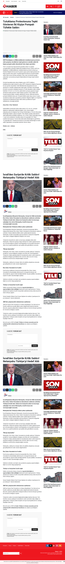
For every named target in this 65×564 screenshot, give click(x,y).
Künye (10, 545)
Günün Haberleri (14, 1)
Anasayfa (7, 17)
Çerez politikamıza (31, 562)
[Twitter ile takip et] (50, 545)
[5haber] (10, 6)
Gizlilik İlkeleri (20, 545)
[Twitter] (7, 56)
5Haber (10, 212)
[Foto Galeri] (61, 1)
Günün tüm (57, 12)
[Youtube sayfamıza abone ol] (53, 545)
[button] (34, 56)
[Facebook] (4, 56)
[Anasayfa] (3, 1)
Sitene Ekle (24, 1)
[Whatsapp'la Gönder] (13, 56)
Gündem (12, 17)
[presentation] (7, 12)
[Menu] (47, 6)
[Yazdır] (16, 56)
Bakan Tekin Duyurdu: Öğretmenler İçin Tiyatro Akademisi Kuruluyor (31, 12)
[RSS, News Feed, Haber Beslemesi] (60, 545)
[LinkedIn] (10, 56)
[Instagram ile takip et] (57, 545)
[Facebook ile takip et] (47, 545)
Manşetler (8, 1)
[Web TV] (58, 1)
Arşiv (19, 1)
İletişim (14, 545)
